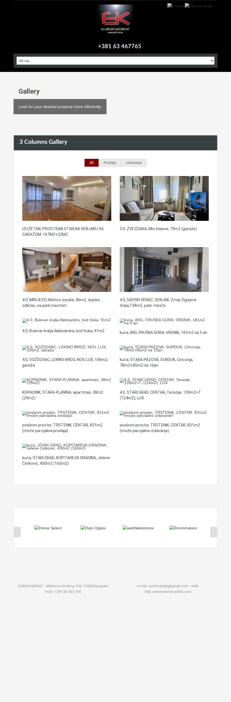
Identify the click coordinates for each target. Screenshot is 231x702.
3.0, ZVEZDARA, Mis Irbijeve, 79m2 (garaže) (158, 228)
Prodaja (110, 162)
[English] (176, 5)
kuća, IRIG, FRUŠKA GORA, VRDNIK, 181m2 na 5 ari (163, 332)
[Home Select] (48, 527)
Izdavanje (134, 162)
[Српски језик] (198, 5)
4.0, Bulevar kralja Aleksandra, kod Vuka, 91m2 (63, 331)
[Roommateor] (183, 527)
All (92, 162)
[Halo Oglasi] (93, 527)
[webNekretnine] (138, 527)
